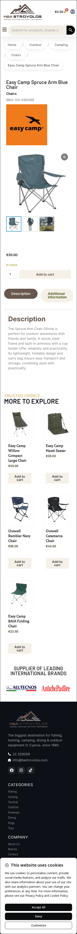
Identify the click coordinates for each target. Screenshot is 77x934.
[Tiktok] (30, 770)
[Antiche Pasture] (21, 689)
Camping (61, 45)
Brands (12, 849)
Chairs (16, 55)
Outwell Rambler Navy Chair (19, 536)
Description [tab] (20, 294)
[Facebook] (11, 770)
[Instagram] (21, 770)
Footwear (14, 812)
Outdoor (35, 45)
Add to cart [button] (19, 478)
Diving (12, 817)
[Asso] (56, 689)
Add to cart (45, 274)
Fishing (12, 791)
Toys (11, 828)
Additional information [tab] (57, 295)
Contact (13, 854)
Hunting (13, 797)
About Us (14, 844)
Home (12, 45)
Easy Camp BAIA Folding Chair (18, 621)
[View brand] (26, 144)
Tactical (13, 802)
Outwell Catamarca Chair (54, 536)
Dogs (11, 823)
